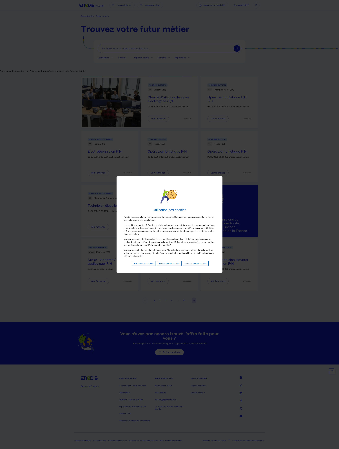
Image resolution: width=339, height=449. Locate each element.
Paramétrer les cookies (143, 263)
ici (141, 255)
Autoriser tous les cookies (195, 263)
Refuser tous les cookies (169, 263)
